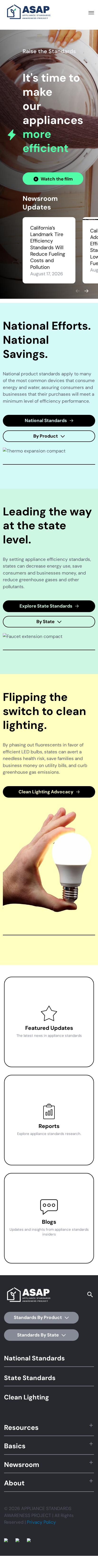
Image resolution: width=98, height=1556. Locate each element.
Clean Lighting (26, 1397)
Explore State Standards (46, 606)
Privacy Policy (41, 1522)
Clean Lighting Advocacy (46, 792)
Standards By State (38, 1335)
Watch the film (57, 179)
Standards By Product (38, 1317)
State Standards (29, 1378)
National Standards (46, 420)
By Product (46, 436)
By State (45, 622)
